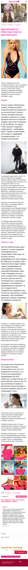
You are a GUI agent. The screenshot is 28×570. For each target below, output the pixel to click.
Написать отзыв (21, 496)
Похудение (17, 24)
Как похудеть (16, 493)
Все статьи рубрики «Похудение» (11, 556)
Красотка (4, 24)
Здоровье (10, 24)
